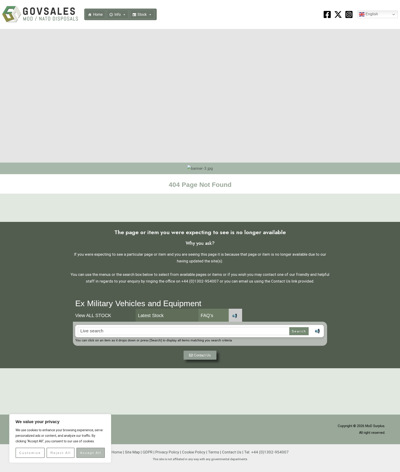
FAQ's (207, 315)
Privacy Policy (167, 452)
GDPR (148, 452)
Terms (213, 452)
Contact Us (231, 452)
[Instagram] (349, 14)
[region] (60, 438)
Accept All (90, 453)
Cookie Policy (193, 452)
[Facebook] (327, 14)
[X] (338, 14)
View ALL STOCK (93, 315)
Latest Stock (151, 315)
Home (98, 14)
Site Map (132, 452)
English (371, 14)
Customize (30, 453)
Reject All (60, 453)
